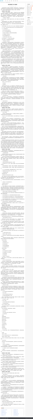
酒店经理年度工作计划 (4, 412)
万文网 (1, 2)
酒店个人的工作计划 (4, 413)
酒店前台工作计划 (29, 8)
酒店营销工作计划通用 (29, 12)
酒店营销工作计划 (16, 412)
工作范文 (3, 2)
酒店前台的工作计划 (29, 13)
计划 (4, 2)
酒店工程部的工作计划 (16, 413)
